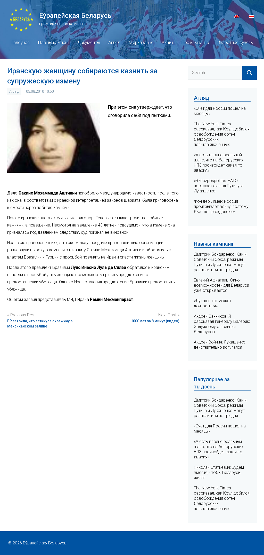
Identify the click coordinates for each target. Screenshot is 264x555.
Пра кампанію (195, 42)
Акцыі (167, 42)
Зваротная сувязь (235, 42)
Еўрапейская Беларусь (75, 15)
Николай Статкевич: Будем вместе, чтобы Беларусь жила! (219, 472)
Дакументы (88, 42)
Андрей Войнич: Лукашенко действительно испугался (219, 345)
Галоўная (20, 42)
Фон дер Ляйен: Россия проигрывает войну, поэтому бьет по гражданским (221, 206)
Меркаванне (141, 42)
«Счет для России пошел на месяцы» (220, 429)
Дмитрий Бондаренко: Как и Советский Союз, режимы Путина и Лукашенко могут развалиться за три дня (220, 262)
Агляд (114, 42)
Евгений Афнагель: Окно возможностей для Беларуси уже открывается (221, 285)
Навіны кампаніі (53, 42)
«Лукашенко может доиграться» (212, 303)
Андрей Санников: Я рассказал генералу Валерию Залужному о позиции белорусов (222, 324)
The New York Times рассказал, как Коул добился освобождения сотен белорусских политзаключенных (222, 134)
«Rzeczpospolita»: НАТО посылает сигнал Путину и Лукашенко (218, 185)
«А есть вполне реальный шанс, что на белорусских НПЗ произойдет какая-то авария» (218, 162)
